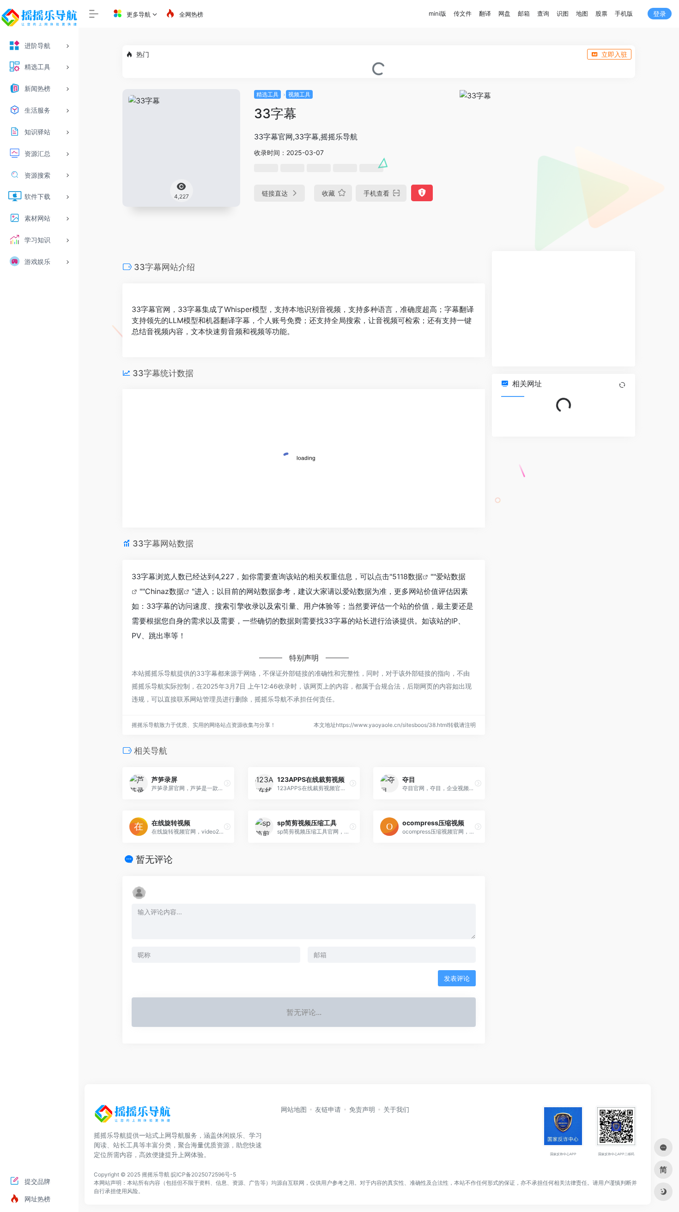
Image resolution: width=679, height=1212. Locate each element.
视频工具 (299, 94)
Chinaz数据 (164, 591)
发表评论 (457, 978)
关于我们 (396, 1109)
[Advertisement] (563, 308)
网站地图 (294, 1109)
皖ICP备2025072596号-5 (203, 1174)
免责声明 (362, 1109)
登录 (659, 14)
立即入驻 (614, 54)
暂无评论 (154, 859)
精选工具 (267, 94)
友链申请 (328, 1109)
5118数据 (407, 576)
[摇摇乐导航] (132, 1116)
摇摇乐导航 (156, 1174)
